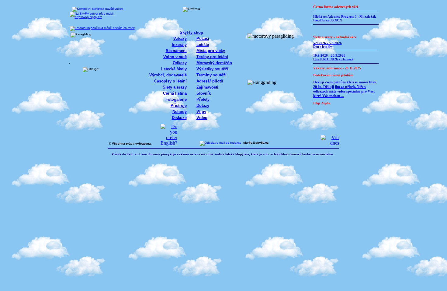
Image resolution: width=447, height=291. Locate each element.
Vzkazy (180, 38)
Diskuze (179, 117)
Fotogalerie (176, 99)
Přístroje (179, 105)
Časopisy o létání (170, 81)
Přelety (203, 99)
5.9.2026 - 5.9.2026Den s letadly (327, 44)
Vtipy (201, 111)
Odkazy (180, 63)
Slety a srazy (175, 87)
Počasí (202, 38)
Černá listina (175, 93)
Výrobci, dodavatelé (168, 75)
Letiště (202, 44)
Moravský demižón (214, 63)
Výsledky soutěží (212, 69)
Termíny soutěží (211, 75)
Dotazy (202, 105)
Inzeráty (179, 44)
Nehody (179, 111)
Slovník (203, 93)
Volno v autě (175, 56)
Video (201, 117)
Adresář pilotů (209, 81)
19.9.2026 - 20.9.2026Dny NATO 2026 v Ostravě (333, 57)
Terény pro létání (212, 56)
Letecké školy (174, 69)
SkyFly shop (191, 32)
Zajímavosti (207, 87)
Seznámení (176, 50)
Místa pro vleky (210, 50)
